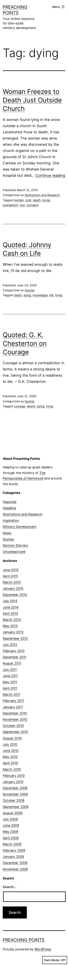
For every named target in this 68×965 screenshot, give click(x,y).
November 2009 (15, 794)
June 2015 (10, 570)
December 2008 (15, 863)
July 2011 (10, 670)
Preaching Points (23, 940)
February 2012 (14, 651)
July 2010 (10, 744)
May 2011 (10, 682)
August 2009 (12, 813)
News (7, 533)
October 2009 (13, 800)
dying (46, 200)
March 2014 (12, 620)
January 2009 (13, 856)
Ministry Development (19, 527)
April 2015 (10, 576)
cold (28, 200)
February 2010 (14, 776)
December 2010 (15, 713)
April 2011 (10, 688)
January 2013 (13, 632)
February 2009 (14, 850)
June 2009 (11, 825)
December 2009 (15, 788)
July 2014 (10, 601)
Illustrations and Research (42, 195)
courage (19, 406)
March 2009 (12, 844)
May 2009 (10, 832)
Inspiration (11, 520)
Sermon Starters (15, 545)
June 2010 (10, 751)
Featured (9, 502)
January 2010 (13, 782)
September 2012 (15, 638)
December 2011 (14, 657)
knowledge (40, 295)
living (58, 295)
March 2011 (11, 694)
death (37, 200)
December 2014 (15, 595)
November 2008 (15, 869)
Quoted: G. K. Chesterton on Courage (25, 343)
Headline (9, 508)
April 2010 (10, 763)
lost (22, 205)
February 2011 (13, 701)
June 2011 (10, 676)
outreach (32, 205)
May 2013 (10, 626)
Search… (10, 887)
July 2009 (10, 819)
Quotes (29, 290)
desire (31, 406)
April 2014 (10, 613)
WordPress (42, 949)
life (51, 295)
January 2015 (13, 588)
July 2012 (10, 645)
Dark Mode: (52, 960)
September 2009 (15, 807)
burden (19, 200)
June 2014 (11, 607)
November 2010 (15, 719)
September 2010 (15, 732)
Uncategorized (14, 552)
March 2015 (12, 582)
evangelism (10, 205)
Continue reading (50, 175)
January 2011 (13, 707)
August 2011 (12, 663)
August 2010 (12, 738)
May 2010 (10, 757)
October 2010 (13, 726)
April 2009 (10, 838)
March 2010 (12, 769)
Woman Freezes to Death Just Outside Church (32, 100)
